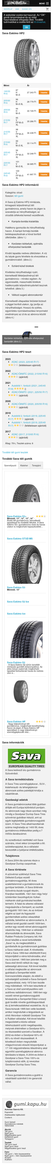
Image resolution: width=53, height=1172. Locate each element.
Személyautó (10, 465)
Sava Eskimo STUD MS (20, 538)
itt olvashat (39, 22)
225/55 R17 (7, 164)
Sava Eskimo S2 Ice (18, 601)
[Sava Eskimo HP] (26, 698)
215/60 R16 (7, 143)
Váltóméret (9, 1125)
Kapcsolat (9, 1112)
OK (26, 27)
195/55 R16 (7, 92)
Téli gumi (8, 1131)
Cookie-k (8, 1117)
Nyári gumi (9, 1133)
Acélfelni (8, 1159)
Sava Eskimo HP (16, 721)
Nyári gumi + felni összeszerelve (18, 1155)
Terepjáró (36, 465)
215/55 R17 (7, 132)
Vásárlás (44, 92)
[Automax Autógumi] (14, 3)
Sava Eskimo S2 (16, 662)
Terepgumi (9, 1138)
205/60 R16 (7, 101)
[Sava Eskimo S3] (26, 563)
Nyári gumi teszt (11, 1146)
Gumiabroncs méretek (14, 1123)
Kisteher (24, 465)
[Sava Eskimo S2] (26, 639)
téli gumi (18, 196)
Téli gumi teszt (11, 1144)
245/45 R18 (7, 174)
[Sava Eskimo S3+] (26, 492)
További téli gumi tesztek (15, 452)
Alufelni (8, 1157)
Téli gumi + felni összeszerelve (17, 1153)
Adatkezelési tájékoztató (15, 1114)
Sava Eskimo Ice (16, 613)
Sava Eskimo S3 (16, 587)
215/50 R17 (7, 121)
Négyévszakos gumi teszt (15, 1148)
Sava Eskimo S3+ (16, 516)
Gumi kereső (10, 1122)
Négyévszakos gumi (13, 1135)
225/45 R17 (7, 153)
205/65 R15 (7, 110)
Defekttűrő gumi (11, 1136)
